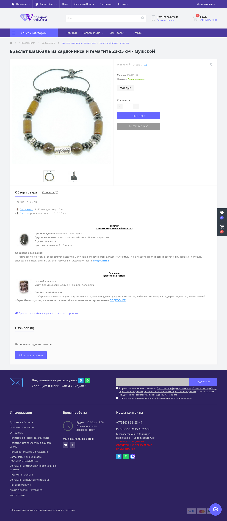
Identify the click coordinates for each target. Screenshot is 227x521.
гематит (60, 313)
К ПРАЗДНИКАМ (27, 42)
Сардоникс (26, 209)
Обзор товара (26, 192)
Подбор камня (91, 33)
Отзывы (138, 33)
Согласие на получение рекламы (30, 479)
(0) (145, 64)
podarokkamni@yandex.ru (133, 428)
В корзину (138, 116)
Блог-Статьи (116, 33)
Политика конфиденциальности (29, 437)
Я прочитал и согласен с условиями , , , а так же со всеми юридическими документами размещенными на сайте (168, 391)
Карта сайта (17, 495)
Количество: (124, 100)
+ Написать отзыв (31, 355)
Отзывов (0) (50, 192)
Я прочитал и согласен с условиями (155, 397)
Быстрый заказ (138, 126)
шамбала (37, 313)
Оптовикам (106, 3)
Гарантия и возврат (22, 427)
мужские (49, 313)
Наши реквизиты (20, 484)
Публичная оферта (21, 474)
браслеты (25, 313)
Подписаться (203, 381)
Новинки (71, 33)
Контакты (123, 3)
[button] (45, 4)
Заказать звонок (165, 20)
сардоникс (73, 313)
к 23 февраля (48, 42)
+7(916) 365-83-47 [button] (129, 422)
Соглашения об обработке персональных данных (170, 391)
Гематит (24, 213)
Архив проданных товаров (26, 490)
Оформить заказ (208, 19)
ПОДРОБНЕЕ (101, 260)
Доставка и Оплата (84, 3)
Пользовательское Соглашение (29, 451)
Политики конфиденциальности (174, 388)
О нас (65, 3)
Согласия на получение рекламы (174, 397)
